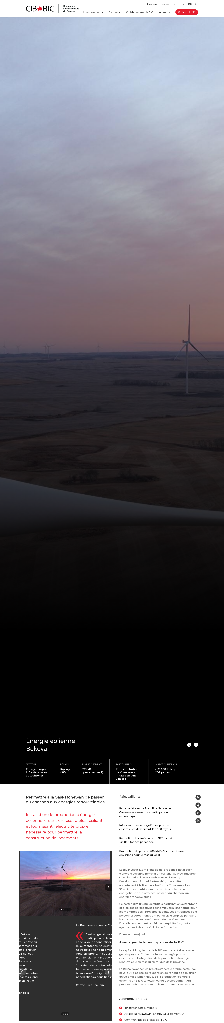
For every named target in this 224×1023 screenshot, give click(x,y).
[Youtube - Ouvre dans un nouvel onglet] (190, 4)
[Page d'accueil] (52, 8)
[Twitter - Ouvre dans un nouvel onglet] (183, 4)
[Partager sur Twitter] (198, 812)
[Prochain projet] (189, 745)
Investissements (93, 12)
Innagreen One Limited (141, 1008)
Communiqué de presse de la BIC (145, 1019)
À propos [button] (164, 12)
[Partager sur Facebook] (198, 805)
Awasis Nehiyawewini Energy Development (152, 1014)
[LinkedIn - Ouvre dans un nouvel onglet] (196, 4)
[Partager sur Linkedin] (198, 820)
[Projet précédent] (196, 745)
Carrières (165, 4)
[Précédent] (22, 972)
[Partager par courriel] (198, 797)
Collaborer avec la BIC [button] (139, 12)
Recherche (153, 4)
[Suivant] (108, 887)
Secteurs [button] (114, 12)
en (175, 4)
